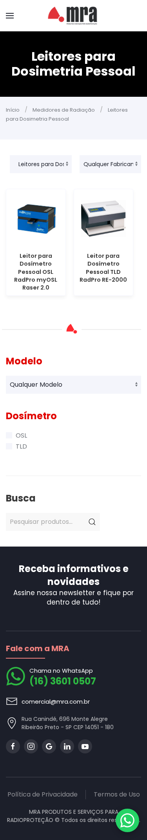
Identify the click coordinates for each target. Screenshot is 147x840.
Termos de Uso (117, 794)
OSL (21, 435)
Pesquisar (92, 522)
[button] (10, 15)
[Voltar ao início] (73, 15)
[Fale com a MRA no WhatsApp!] (127, 820)
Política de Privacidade (42, 794)
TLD (21, 446)
